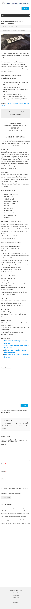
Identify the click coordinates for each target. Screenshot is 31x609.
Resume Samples (20, 30)
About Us (15, 593)
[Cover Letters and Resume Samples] (15, 4)
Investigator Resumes (10, 30)
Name (3, 464)
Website (3, 479)
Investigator (10, 410)
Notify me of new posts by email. (11, 493)
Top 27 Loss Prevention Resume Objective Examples (15, 523)
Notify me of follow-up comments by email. (14, 488)
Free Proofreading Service (16, 600)
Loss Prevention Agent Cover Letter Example (13, 516)
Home (15, 604)
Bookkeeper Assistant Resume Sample (7, 425)
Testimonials (15, 602)
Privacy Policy (15, 597)
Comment (4, 444)
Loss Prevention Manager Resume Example (13, 508)
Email (3, 471)
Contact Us (16, 595)
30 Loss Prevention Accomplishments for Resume (15, 510)
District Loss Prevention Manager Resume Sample (15, 513)
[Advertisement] (15, 384)
